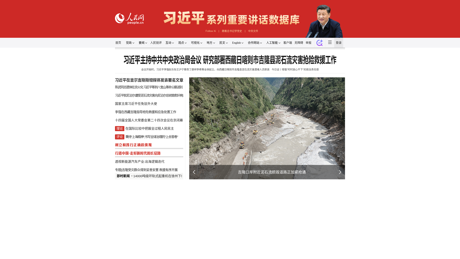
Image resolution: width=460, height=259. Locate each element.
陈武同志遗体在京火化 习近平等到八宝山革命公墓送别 (72, 168)
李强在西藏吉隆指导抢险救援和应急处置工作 (66, 233)
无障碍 (364, 82)
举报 (382, 82)
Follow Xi (193, 60)
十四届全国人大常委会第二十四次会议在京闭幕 (73, 249)
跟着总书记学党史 (233, 60)
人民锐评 (86, 82)
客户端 (342, 82)
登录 (441, 82)
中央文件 (274, 60)
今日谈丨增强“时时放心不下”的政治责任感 (355, 134)
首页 (13, 82)
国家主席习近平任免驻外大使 (48, 217)
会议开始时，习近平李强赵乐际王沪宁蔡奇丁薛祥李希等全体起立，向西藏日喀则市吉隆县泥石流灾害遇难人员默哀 (182, 134)
